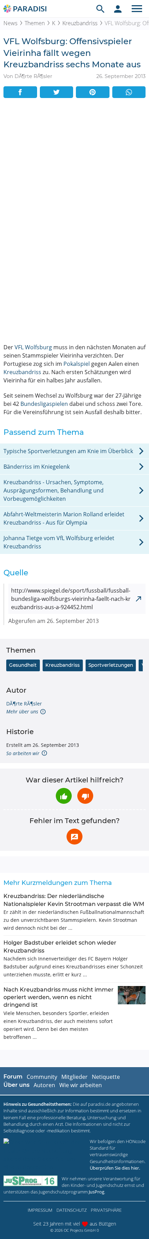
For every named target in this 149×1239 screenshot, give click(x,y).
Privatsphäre (106, 1210)
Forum (13, 1076)
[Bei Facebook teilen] (20, 92)
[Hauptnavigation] (137, 8)
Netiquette (106, 1077)
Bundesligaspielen (44, 404)
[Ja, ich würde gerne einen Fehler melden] (74, 837)
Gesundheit (23, 665)
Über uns (16, 1085)
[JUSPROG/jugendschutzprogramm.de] (30, 1180)
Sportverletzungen (110, 665)
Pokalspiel (76, 364)
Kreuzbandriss (79, 23)
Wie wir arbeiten (80, 1085)
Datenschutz (71, 1210)
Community (42, 1077)
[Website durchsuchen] (100, 8)
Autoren (44, 1085)
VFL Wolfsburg (33, 347)
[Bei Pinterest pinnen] (92, 92)
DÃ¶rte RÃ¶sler (24, 703)
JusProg (96, 1192)
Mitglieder (74, 1077)
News (10, 23)
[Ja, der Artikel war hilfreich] (64, 796)
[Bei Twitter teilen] (56, 92)
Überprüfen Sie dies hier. (115, 1168)
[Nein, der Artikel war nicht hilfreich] (85, 796)
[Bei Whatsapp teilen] (129, 92)
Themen (35, 23)
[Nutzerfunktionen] (117, 8)
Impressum (40, 1210)
